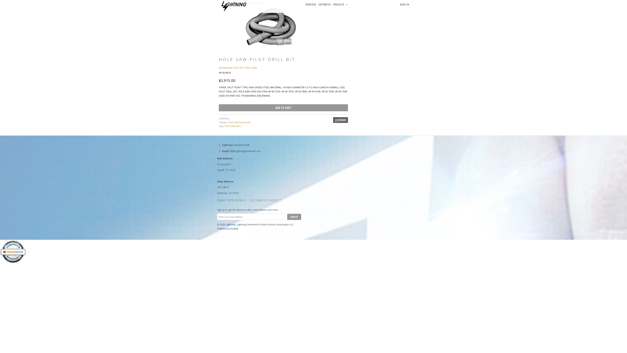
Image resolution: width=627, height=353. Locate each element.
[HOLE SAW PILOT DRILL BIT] (270, 27)
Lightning (230, 224)
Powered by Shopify (227, 228)
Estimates (325, 4)
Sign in (404, 4)
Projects (339, 4)
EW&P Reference (231, 200)
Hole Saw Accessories (239, 122)
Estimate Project (265, 200)
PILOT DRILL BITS (233, 126)
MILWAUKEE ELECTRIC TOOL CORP (238, 67)
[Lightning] (234, 6)
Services (310, 4)
